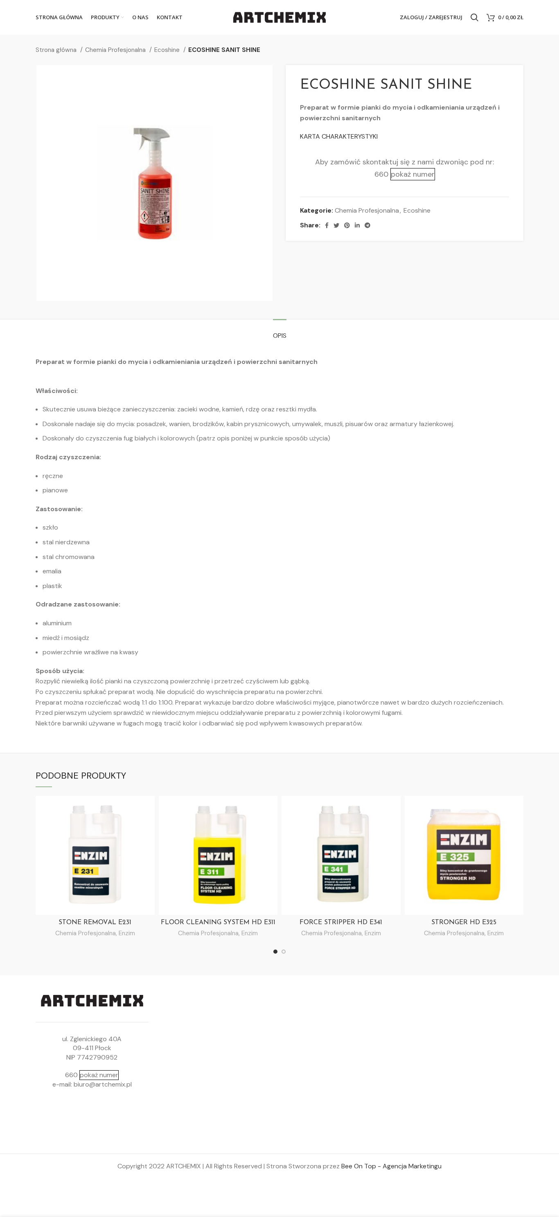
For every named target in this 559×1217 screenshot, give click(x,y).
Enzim (127, 933)
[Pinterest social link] (347, 225)
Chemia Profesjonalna (116, 50)
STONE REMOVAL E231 (95, 922)
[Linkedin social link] (357, 225)
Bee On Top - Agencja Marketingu (391, 1166)
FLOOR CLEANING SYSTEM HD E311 (218, 922)
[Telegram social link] (367, 225)
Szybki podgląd (148, 809)
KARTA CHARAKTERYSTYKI (339, 136)
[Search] (474, 17)
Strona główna (57, 50)
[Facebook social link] (326, 225)
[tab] (279, 331)
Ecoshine (167, 50)
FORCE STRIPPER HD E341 (341, 922)
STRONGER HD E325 (463, 922)
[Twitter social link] (336, 225)
